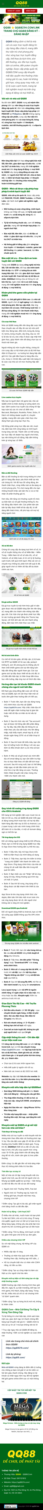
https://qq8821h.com (11, 1050)
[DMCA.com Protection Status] (10, 1506)
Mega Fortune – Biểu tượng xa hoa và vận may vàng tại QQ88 (21, 1424)
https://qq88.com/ (15, 1357)
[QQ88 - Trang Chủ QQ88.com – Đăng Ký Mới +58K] (21, 4)
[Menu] (3, 4)
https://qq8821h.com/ (17, 1348)
